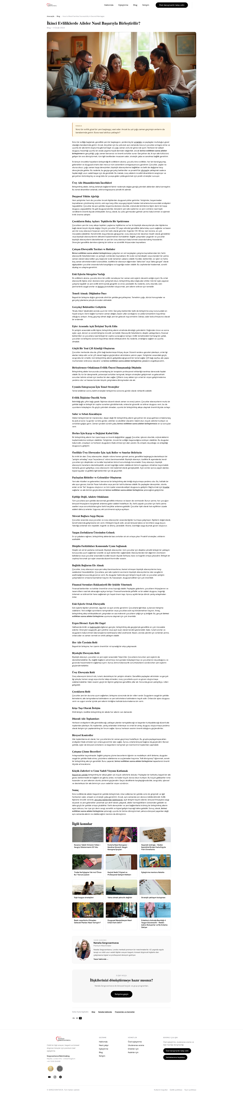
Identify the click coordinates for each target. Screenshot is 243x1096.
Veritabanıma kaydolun (175, 1057)
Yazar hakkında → (101, 959)
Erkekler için (133, 1049)
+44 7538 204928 (53, 1061)
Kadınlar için (133, 1052)
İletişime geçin (121, 994)
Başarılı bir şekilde (80, 775)
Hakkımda (108, 5)
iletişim (101, 286)
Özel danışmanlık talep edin (171, 5)
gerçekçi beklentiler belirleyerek (109, 799)
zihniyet (144, 170)
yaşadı (128, 437)
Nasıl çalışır (104, 1045)
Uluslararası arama (136, 1045)
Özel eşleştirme (135, 1041)
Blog (135, 5)
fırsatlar (166, 487)
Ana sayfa (50, 16)
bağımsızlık (94, 627)
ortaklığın (138, 142)
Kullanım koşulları (161, 1090)
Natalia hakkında (105, 1012)
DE (77, 1018)
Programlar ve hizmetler (125, 1012)
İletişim (145, 5)
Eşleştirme (123, 5)
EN (74, 1018)
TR (80, 1018)
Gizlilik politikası (176, 1090)
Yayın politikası (190, 1090)
